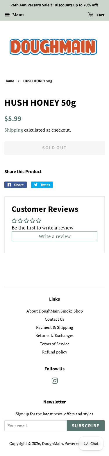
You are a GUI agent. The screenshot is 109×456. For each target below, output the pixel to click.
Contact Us (54, 319)
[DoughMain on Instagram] (54, 382)
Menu (17, 14)
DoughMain (52, 443)
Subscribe (86, 426)
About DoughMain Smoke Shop (54, 311)
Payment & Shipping (54, 327)
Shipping (13, 130)
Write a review (55, 236)
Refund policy (54, 352)
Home (9, 81)
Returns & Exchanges (54, 335)
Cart (100, 15)
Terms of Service (54, 344)
